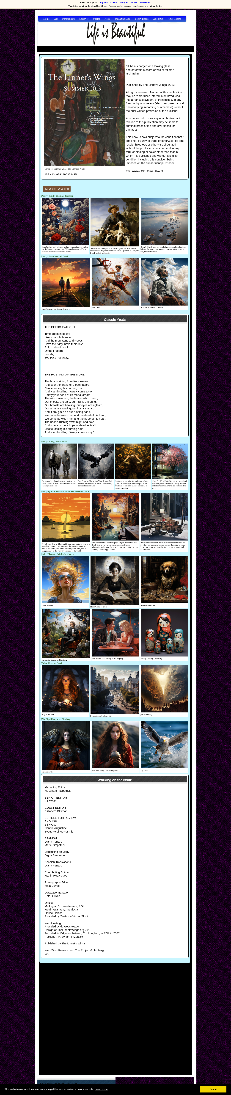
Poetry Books (141, 18)
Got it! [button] (213, 1089)
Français (123, 2)
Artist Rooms (174, 18)
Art (56, 18)
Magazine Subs (122, 18)
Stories (96, 18)
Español (104, 2)
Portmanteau (68, 18)
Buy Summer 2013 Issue (56, 189)
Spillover (83, 18)
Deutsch (133, 2)
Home (46, 18)
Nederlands (145, 2)
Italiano (113, 2)
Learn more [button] (101, 1089)
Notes (107, 18)
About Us (158, 18)
